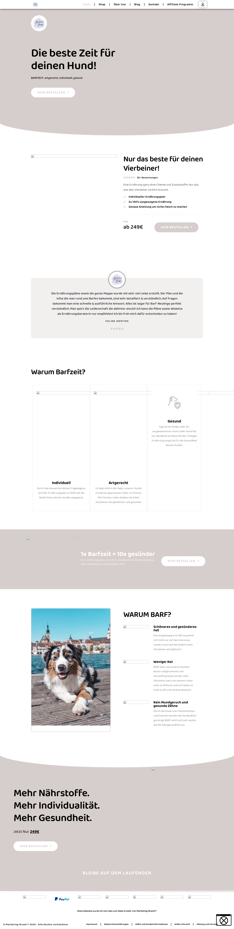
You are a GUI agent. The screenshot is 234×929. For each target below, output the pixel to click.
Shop (102, 4)
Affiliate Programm (180, 4)
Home (86, 4)
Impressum (91, 924)
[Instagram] (106, 884)
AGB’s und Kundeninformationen (151, 924)
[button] (223, 920)
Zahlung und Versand (207, 924)
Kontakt (154, 4)
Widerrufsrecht (182, 924)
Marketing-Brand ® (146, 911)
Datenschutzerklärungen (116, 924)
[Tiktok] (127, 884)
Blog (137, 4)
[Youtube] (117, 884)
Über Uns (120, 4)
